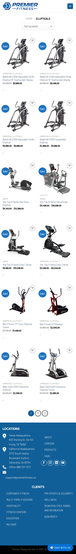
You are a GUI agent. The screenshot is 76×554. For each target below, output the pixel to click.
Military (11, 524)
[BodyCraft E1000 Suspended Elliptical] (56, 116)
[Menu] (70, 6)
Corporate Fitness (17, 493)
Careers (49, 443)
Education (12, 518)
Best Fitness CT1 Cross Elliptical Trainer (17, 325)
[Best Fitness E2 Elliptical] (56, 301)
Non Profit (51, 516)
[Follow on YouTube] (63, 463)
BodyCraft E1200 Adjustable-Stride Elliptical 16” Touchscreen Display (18, 78)
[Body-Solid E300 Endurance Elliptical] (19, 364)
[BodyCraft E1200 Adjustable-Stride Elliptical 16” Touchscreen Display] (19, 54)
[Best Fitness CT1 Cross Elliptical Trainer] (19, 301)
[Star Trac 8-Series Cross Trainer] (19, 241)
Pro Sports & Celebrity (58, 493)
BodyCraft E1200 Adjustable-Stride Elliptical (18, 141)
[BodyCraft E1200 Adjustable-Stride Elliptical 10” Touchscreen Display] (56, 54)
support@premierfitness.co (20, 477)
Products (50, 449)
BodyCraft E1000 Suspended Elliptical (53, 141)
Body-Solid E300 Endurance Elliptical (15, 388)
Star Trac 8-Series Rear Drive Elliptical (16, 203)
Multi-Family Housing (19, 499)
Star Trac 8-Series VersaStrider (54, 201)
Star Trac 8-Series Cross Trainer (17, 264)
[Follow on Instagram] (50, 463)
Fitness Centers (16, 512)
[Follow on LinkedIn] (57, 463)
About (48, 437)
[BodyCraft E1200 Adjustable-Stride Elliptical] (19, 116)
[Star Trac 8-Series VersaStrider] (56, 179)
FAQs (47, 455)
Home (29, 18)
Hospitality (13, 505)
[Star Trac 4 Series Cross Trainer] (56, 241)
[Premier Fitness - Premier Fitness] (20, 6)
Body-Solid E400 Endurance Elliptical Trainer (52, 388)
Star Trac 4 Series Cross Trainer (54, 264)
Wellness (50, 499)
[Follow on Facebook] (44, 463)
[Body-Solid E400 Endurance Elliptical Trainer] (56, 364)
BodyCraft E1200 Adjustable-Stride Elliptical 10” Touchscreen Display (55, 78)
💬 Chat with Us (60, 547)
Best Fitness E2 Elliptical (51, 324)
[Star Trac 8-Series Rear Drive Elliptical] (19, 179)
